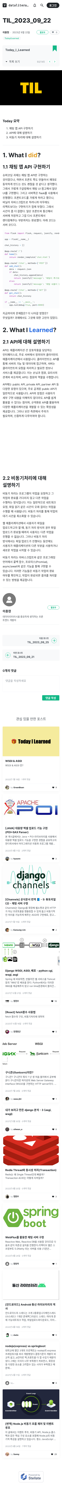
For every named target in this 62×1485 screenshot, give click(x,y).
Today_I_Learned (17, 50)
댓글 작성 (50, 698)
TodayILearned (12, 38)
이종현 (6, 32)
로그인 (53, 5)
